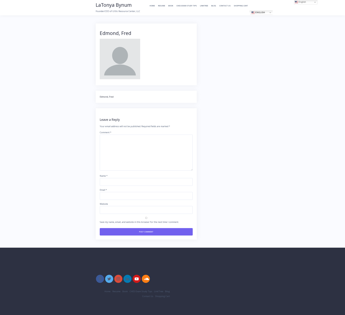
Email (103, 189)
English (260, 12)
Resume (161, 5)
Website (104, 203)
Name (104, 175)
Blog (213, 5)
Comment (105, 132)
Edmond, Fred (106, 96)
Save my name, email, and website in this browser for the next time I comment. (139, 222)
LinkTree (204, 5)
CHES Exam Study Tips (186, 5)
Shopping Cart (241, 5)
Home (152, 5)
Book (170, 5)
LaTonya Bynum (114, 5)
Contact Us (225, 5)
